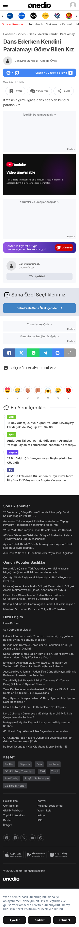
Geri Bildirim (10, 805)
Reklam (7, 820)
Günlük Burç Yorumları (19, 771)
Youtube (53, 764)
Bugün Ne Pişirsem (37, 778)
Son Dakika (11, 778)
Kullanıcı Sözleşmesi (50, 805)
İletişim (7, 825)
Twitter (9, 764)
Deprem (25, 764)
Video (22, 34)
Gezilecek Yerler (15, 785)
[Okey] (34, 16)
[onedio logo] (37, 878)
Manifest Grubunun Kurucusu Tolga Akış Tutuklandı (35, 609)
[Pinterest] (40, 837)
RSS (39, 820)
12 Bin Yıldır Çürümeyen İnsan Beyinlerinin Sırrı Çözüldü (40, 460)
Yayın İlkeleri (45, 810)
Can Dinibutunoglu (36, 60)
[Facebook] (15, 837)
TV (10, 469)
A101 (42, 771)
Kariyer (41, 800)
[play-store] (36, 854)
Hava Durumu (11, 623)
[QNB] (57, 16)
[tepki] (7, 390)
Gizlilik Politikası (12, 810)
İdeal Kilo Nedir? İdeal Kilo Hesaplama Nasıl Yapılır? (34, 707)
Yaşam (13, 452)
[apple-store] (14, 854)
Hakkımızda (10, 800)
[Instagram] (6, 837)
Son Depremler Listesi (17, 629)
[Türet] (69, 16)
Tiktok (55, 771)
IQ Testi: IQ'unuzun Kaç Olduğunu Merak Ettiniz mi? (35, 746)
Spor (11, 416)
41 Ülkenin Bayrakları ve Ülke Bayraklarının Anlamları (35, 731)
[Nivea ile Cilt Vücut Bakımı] (10, 16)
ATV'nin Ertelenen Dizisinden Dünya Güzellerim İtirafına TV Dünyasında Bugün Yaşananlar (40, 478)
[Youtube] (32, 837)
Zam (39, 764)
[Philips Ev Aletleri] (22, 16)
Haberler (9, 34)
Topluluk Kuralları (14, 815)
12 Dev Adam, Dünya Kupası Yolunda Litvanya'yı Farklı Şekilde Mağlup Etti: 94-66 (41, 425)
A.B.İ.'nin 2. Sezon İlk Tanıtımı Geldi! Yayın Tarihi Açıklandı (38, 553)
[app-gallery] (59, 854)
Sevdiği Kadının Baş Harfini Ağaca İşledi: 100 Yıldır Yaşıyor (39, 604)
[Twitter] (23, 837)
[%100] (45, 16)
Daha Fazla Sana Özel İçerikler (37, 308)
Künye (41, 815)
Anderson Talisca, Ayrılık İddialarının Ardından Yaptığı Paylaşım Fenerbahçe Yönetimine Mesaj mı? (40, 443)
